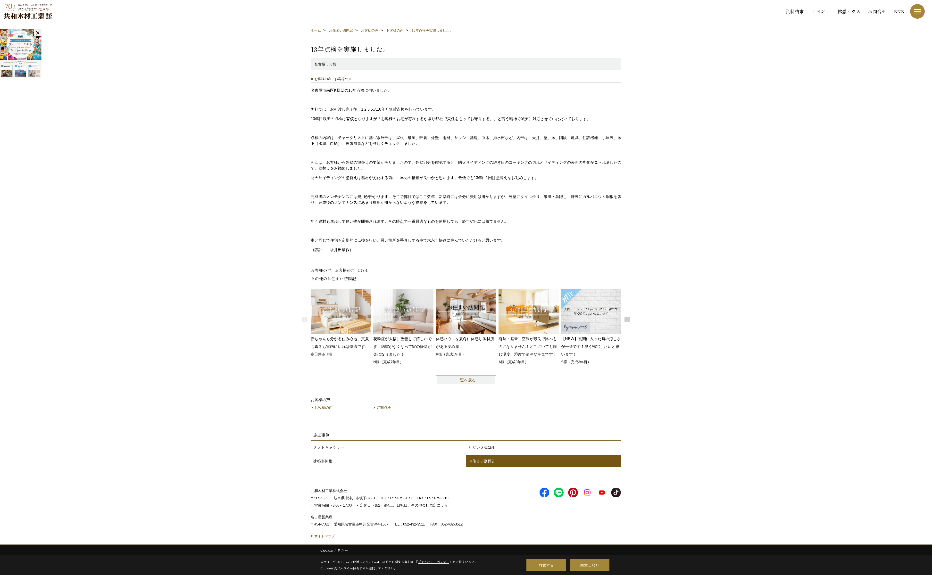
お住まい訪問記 (482, 461)
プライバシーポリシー (433, 561)
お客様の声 (323, 407)
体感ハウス (848, 11)
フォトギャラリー (328, 447)
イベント (820, 11)
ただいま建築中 (482, 447)
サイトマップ (324, 536)
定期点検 (383, 407)
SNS (899, 11)
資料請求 (794, 11)
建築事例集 (323, 461)
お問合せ (877, 11)
